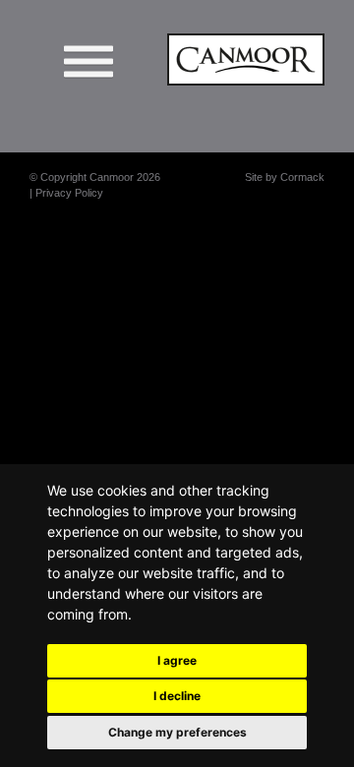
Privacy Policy (69, 193)
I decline (177, 695)
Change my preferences (177, 732)
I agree (177, 660)
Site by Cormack (284, 177)
